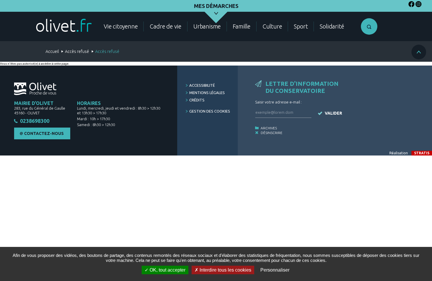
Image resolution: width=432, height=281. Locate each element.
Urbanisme (207, 26)
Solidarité (332, 26)
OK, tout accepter (166, 269)
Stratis (421, 153)
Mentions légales (207, 93)
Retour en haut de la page (418, 52)
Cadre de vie (165, 26)
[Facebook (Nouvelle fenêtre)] (411, 5)
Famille (241, 26)
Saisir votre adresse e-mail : (278, 102)
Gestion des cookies (209, 111)
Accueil (52, 51)
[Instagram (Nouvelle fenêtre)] (418, 5)
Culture (272, 26)
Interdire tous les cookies (224, 269)
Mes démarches (216, 6)
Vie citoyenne (121, 26)
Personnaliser (274, 269)
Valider (333, 113)
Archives (269, 128)
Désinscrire (271, 133)
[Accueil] (64, 25)
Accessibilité (202, 85)
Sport (301, 26)
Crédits (197, 100)
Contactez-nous (44, 133)
